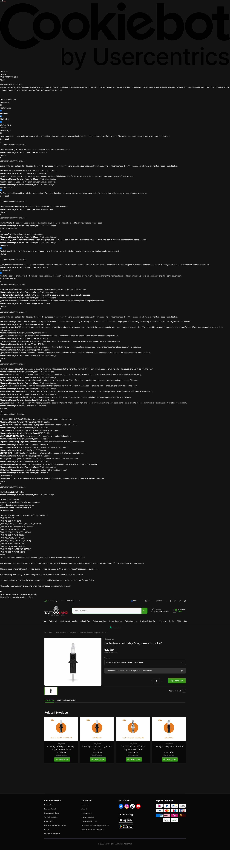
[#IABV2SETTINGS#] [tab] (9, 77)
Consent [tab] (3, 71)
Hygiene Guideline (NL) (89, 821)
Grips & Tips (85, 621)
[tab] (49, 700)
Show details (5, 125)
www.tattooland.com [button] (8, 229)
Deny (31, 597)
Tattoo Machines (99, 621)
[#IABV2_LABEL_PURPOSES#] (12, 529)
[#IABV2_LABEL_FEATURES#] (12, 538)
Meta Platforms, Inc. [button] (8, 280)
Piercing (162, 621)
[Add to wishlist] (184, 691)
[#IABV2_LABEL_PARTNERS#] (12, 546)
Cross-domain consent (10, 499)
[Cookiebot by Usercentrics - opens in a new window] (115, 36)
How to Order (49, 805)
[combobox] (133, 602)
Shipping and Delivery (51, 813)
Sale (185, 621)
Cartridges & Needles (69, 621)
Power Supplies (115, 621)
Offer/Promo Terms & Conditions (55, 825)
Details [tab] (3, 74)
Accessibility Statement (52, 833)
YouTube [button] (3, 409)
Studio (171, 621)
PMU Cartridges (60, 633)
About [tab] (2, 80)
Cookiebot (43, 515)
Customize (11, 597)
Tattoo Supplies (131, 621)
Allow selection (22, 597)
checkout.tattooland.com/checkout (15, 508)
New (44, 621)
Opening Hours (86, 813)
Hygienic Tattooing (87, 817)
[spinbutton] (156, 680)
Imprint (46, 829)
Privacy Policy (48, 821)
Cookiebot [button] (4, 140)
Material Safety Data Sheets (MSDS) (93, 829)
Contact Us (85, 805)
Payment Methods (50, 809)
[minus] (151, 680)
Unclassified (6, 475)
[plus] (162, 680)
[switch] (1, 110)
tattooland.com (6, 510)
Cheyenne (72, 633)
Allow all (3, 597)
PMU (179, 621)
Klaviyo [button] (3, 213)
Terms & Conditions (51, 817)
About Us (84, 809)
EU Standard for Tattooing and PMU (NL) (95, 825)
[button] (145, 671)
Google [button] (3, 156)
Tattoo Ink (53, 621)
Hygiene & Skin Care (148, 621)
